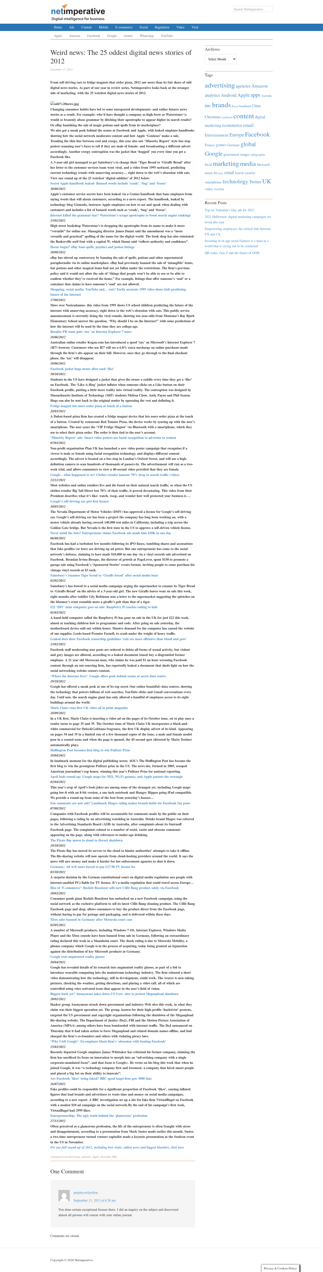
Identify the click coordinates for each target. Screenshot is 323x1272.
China (256, 105)
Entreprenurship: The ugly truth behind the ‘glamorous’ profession (98, 1115)
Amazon (74, 35)
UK (266, 181)
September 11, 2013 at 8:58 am (95, 1200)
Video (180, 27)
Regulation (162, 27)
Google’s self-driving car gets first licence (79, 501)
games (221, 144)
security (250, 173)
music (209, 173)
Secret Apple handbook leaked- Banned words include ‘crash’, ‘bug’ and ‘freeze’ (108, 183)
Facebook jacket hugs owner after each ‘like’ (82, 368)
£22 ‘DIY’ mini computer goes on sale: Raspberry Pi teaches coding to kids (103, 606)
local (208, 164)
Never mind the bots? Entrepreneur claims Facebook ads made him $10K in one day (110, 532)
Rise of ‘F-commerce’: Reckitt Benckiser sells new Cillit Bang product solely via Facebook (114, 887)
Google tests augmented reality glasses (77, 956)
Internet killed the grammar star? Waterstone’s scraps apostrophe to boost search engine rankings (120, 215)
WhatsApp (147, 35)
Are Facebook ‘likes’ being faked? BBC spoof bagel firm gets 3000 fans (101, 1078)
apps (255, 94)
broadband (245, 106)
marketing (226, 163)
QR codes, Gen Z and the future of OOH (232, 253)
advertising (74, 1156)
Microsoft (263, 164)
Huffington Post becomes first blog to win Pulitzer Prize (90, 750)
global (248, 144)
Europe (236, 134)
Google (112, 35)
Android (228, 95)
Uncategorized (58, 1156)
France (210, 144)
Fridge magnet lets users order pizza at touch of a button (91, 405)
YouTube (167, 35)
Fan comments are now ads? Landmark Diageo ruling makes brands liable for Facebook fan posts (120, 803)
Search (239, 173)
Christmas (213, 116)
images (245, 154)
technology (235, 181)
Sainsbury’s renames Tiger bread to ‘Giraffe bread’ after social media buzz (104, 575)
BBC (114, 1156)
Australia (105, 1156)
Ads (71, 27)
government (231, 154)
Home (58, 27)
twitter (128, 35)
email (248, 125)
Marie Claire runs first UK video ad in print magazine (89, 707)
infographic (258, 154)
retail (229, 172)
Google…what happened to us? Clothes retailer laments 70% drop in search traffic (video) (114, 474)
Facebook (93, 35)
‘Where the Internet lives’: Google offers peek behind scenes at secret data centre (108, 675)
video (209, 188)
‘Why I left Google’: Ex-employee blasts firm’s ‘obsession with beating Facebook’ (108, 1041)
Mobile (103, 27)
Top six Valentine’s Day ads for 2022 (229, 210)
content (243, 115)
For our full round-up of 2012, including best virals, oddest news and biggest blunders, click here (117, 1147)
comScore (227, 117)
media (248, 163)
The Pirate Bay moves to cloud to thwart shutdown (86, 840)
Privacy (218, 173)
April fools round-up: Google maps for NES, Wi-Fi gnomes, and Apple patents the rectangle (116, 776)
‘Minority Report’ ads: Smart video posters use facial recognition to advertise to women (113, 437)
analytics (212, 95)
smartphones (213, 182)
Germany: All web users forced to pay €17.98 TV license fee (92, 866)
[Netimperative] (78, 10)
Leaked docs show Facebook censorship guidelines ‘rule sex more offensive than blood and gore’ (118, 638)
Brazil (235, 106)
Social (144, 27)
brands (221, 104)
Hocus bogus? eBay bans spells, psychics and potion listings (92, 246)
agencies (86, 1156)
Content (86, 27)
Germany (233, 145)
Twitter (255, 182)
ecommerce (232, 125)
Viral (195, 27)
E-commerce (123, 27)
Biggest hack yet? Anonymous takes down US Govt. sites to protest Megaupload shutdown (114, 993)
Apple (58, 35)
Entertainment (216, 135)
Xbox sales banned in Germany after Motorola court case (91, 919)
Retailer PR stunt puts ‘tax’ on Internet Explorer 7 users (90, 331)
